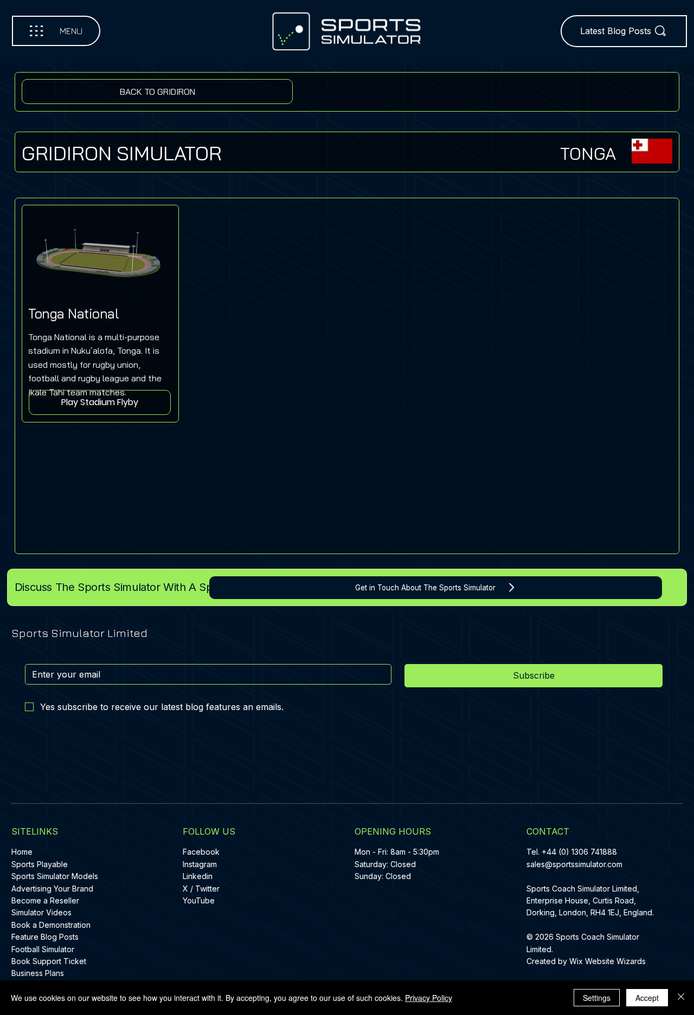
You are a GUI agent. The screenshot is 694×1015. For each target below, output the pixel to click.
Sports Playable (39, 864)
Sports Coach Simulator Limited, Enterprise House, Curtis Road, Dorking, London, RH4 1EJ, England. (591, 901)
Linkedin (198, 876)
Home (22, 851)
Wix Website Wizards (607, 961)
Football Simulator (42, 949)
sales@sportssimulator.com (574, 864)
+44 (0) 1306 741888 (579, 851)
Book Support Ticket (48, 961)
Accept (647, 997)
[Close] (680, 997)
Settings (597, 997)
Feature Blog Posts (45, 936)
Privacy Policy (428, 997)
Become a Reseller (45, 900)
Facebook (201, 851)
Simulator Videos (41, 912)
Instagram (200, 864)
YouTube (199, 900)
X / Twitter (201, 888)
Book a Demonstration (51, 924)
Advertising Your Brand (52, 888)
